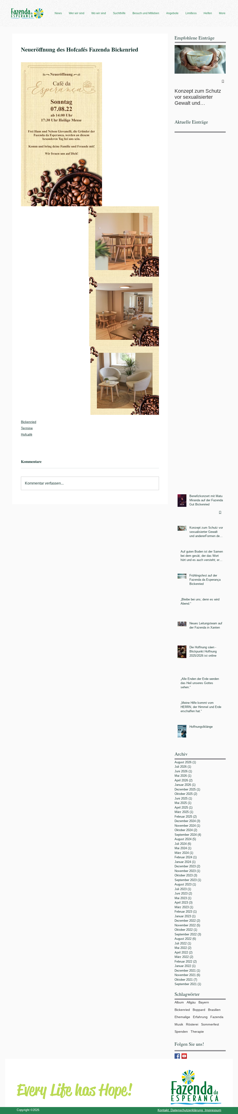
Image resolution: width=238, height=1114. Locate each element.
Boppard (199, 1010)
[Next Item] (218, 59)
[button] (58, 13)
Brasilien (214, 1010)
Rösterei (192, 1024)
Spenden (181, 1031)
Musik (179, 1024)
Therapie (197, 1031)
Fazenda (216, 1017)
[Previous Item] (182, 59)
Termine (27, 428)
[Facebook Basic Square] (177, 1056)
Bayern (203, 1002)
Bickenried (28, 422)
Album (179, 1002)
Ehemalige (182, 1017)
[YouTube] (184, 1056)
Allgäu (191, 1002)
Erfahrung (200, 1017)
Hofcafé (26, 434)
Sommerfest (210, 1024)
